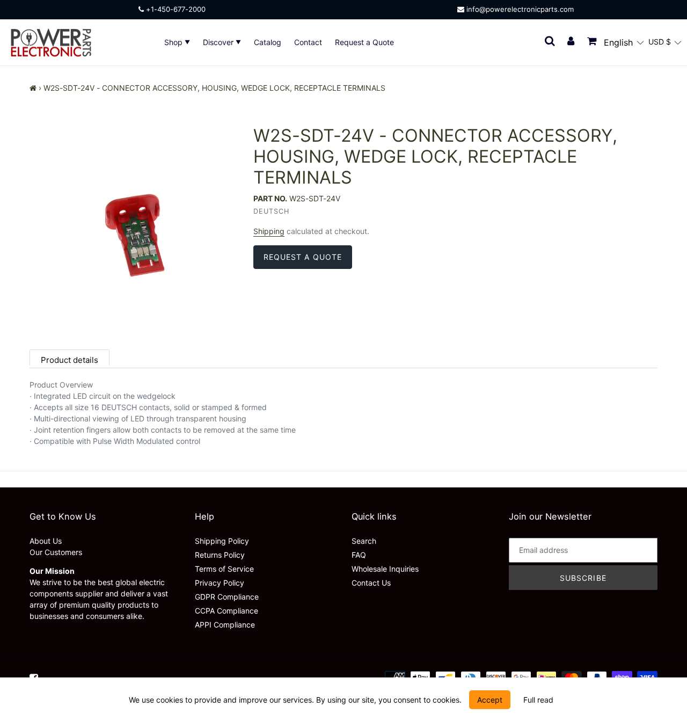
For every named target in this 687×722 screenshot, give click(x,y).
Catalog (267, 42)
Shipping (268, 231)
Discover (219, 42)
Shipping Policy (222, 540)
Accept (489, 699)
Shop (174, 42)
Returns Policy (220, 554)
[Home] (33, 87)
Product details (69, 360)
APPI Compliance (225, 624)
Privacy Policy (219, 582)
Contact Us (371, 582)
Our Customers (56, 552)
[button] (624, 42)
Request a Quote (364, 42)
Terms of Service (224, 568)
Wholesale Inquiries (385, 568)
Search (364, 540)
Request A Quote (303, 256)
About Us (46, 540)
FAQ (359, 554)
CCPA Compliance (226, 610)
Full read (538, 699)
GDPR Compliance (227, 596)
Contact (308, 42)
